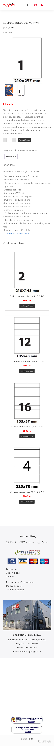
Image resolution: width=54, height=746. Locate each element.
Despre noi (11, 569)
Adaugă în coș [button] (27, 306)
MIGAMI (9, 33)
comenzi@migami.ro (30, 651)
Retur (45, 542)
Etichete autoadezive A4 (25, 150)
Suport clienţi (13, 573)
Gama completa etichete (16, 233)
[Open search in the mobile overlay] (27, 5)
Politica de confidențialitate (20, 582)
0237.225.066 (31, 643)
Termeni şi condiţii (15, 590)
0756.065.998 (30, 647)
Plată (13, 542)
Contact (10, 576)
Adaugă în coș (24, 140)
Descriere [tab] (11, 156)
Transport (28, 542)
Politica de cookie (15, 586)
